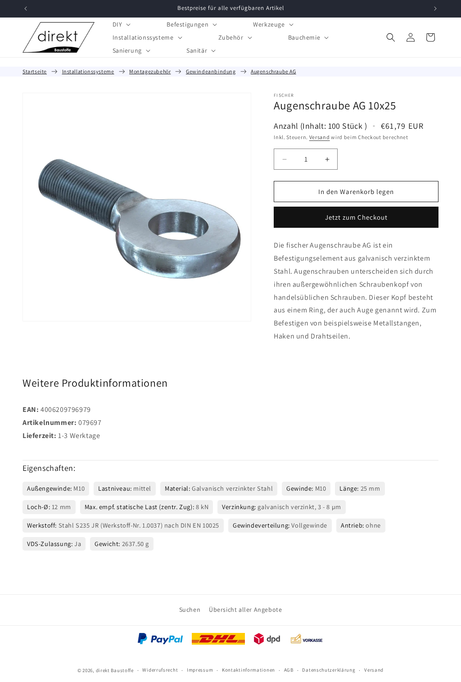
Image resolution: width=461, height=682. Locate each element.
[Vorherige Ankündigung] (26, 8)
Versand (319, 137)
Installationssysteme (88, 71)
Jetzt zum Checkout (356, 217)
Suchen (190, 609)
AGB (289, 670)
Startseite (35, 71)
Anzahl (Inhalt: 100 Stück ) (320, 126)
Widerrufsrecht (160, 670)
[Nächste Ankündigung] (435, 8)
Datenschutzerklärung (328, 670)
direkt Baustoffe (115, 670)
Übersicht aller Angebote (245, 609)
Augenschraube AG (273, 71)
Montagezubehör (150, 71)
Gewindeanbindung (211, 71)
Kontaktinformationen (248, 670)
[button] (121, 24)
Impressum (200, 670)
